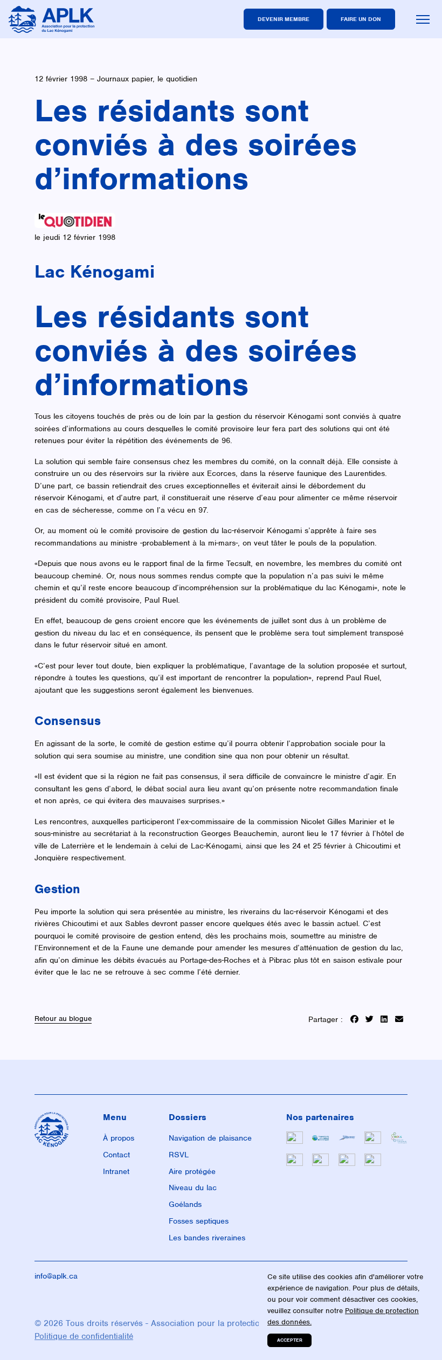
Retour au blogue (63, 1018)
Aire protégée (192, 1171)
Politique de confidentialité (83, 1336)
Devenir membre (283, 19)
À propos (118, 1138)
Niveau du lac (193, 1187)
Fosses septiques (199, 1221)
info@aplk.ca (56, 1276)
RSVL (179, 1154)
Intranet (116, 1171)
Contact (116, 1154)
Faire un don (361, 19)
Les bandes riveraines (207, 1237)
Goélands (185, 1204)
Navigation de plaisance (210, 1138)
